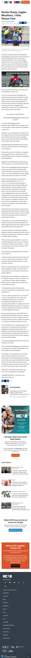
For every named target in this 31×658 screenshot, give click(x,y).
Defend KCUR (15, 566)
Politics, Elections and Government (17, 468)
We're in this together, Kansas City (15, 547)
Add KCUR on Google (15, 530)
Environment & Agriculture (18, 491)
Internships (5, 622)
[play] (2, 656)
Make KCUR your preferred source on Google (15, 521)
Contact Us (5, 615)
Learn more (15, 455)
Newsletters (6, 605)
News (4, 599)
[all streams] (29, 656)
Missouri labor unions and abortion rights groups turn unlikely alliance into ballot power (20, 508)
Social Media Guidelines (8, 625)
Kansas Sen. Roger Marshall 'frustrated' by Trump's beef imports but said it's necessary (20, 472)
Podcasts (5, 602)
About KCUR (6, 593)
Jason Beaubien (10, 21)
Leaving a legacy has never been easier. (15, 438)
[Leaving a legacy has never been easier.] (15, 420)
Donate (26, 2)
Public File (5, 635)
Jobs (4, 618)
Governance (6, 631)
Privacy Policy (6, 638)
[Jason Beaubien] (5, 389)
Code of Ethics (6, 628)
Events (4, 609)
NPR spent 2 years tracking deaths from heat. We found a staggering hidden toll (19, 483)
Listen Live (5, 596)
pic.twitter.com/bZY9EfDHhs (15, 114)
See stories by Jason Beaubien (18, 397)
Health (13, 480)
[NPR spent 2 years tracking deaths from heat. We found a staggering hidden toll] (6, 482)
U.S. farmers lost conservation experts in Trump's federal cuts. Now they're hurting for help (20, 495)
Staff (4, 612)
